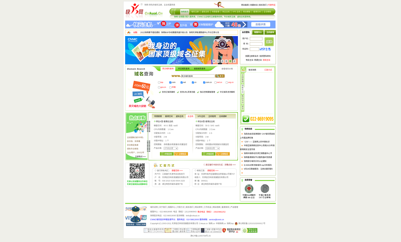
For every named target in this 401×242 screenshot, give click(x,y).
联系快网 (252, 70)
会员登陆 (246, 32)
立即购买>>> (140, 157)
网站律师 (198, 207)
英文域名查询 (168, 69)
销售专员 (243, 89)
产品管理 (234, 207)
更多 (243, 108)
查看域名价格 (227, 69)
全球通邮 (223, 116)
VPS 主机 (236, 12)
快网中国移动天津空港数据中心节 (258, 153)
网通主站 (258, 60)
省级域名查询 (199, 69)
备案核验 (225, 207)
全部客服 (243, 78)
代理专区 (272, 5)
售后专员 (243, 99)
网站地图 (216, 207)
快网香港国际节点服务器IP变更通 (258, 157)
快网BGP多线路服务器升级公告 (174, 32)
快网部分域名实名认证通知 (255, 161)
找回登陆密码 (265, 56)
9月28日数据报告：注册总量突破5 (258, 169)
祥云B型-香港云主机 (206, 121)
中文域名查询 (183, 69)
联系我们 (263, 5)
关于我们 (163, 207)
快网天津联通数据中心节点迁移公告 (204, 32)
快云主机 (226, 12)
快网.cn (212, 223)
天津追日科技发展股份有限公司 (185, 223)
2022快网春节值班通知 (150, 32)
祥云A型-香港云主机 (164, 121)
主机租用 (212, 116)
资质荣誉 (248, 180)
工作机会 (207, 207)
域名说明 (154, 207)
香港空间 (257, 12)
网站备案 (245, 5)
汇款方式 (268, 70)
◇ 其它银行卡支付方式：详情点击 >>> (219, 165)
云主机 (190, 116)
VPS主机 (201, 116)
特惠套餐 (215, 12)
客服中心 (258, 32)
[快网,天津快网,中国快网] (134, 11)
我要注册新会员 (251, 56)
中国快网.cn (221, 223)
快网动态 (248, 129)
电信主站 (249, 60)
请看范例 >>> (177, 171)
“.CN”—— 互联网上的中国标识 (257, 142)
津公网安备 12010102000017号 (251, 223)
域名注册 (195, 12)
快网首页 (184, 12)
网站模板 (246, 12)
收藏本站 (254, 5)
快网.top (230, 223)
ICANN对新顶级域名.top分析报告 (258, 165)
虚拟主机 (205, 12)
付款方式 (181, 207)
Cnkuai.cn (203, 223)
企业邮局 (267, 12)
